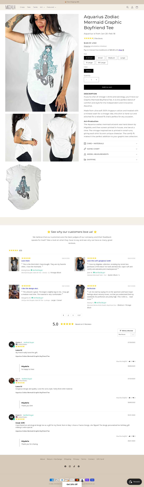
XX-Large (102, 63)
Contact (91, 459)
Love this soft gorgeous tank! (99, 261)
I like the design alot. (29, 288)
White (88, 71)
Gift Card (100, 459)
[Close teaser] (82, 481)
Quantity (87, 75)
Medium (111, 58)
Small (100, 58)
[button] (42, 7)
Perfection (91, 288)
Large (122, 58)
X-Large (89, 63)
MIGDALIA (57, 484)
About (42, 459)
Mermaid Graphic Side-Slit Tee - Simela (34, 273)
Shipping (87, 46)
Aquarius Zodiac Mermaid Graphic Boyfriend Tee (33, 356)
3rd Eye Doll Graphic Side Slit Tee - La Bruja (35, 300)
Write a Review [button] (127, 331)
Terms (83, 459)
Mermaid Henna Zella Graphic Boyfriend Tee (101, 305)
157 (79, 315)
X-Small (89, 58)
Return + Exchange (54, 459)
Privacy (76, 459)
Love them (25, 261)
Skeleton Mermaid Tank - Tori (96, 275)
